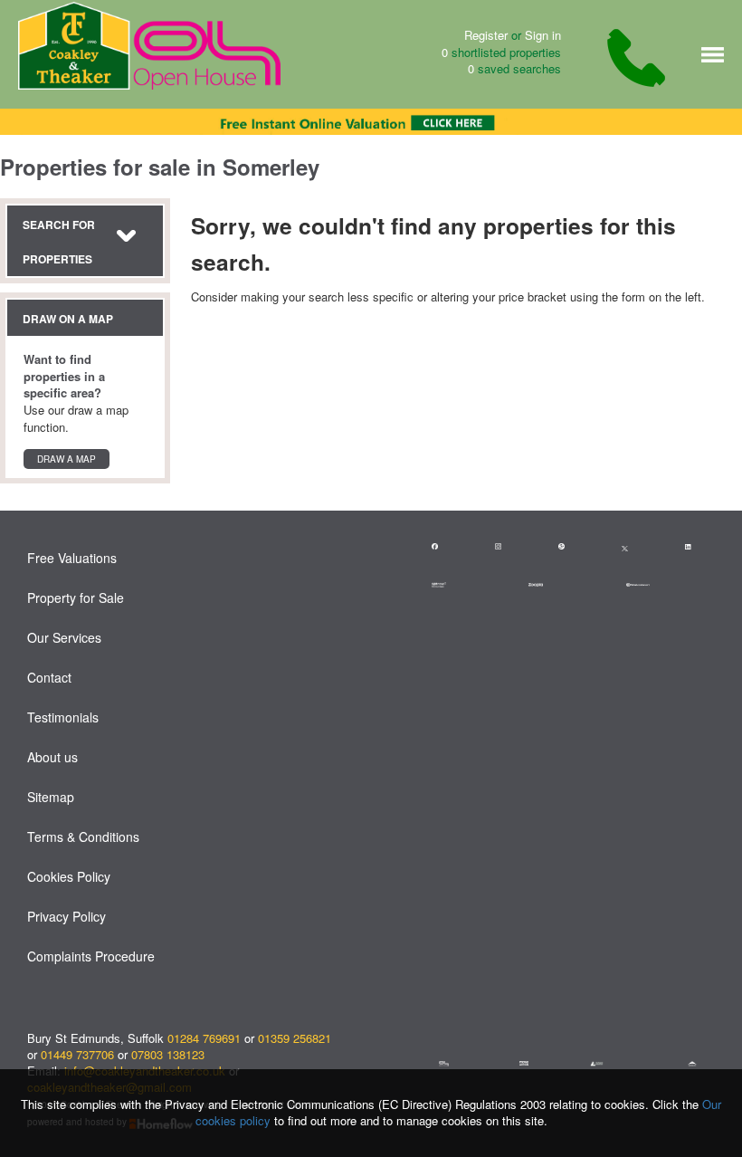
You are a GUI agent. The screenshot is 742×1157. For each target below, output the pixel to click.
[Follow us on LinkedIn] (698, 547)
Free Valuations (72, 558)
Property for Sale (75, 597)
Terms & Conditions (83, 836)
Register (486, 34)
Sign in (543, 34)
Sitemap (50, 797)
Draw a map (66, 459)
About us (52, 757)
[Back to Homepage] (712, 53)
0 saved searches (514, 69)
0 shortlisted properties (501, 52)
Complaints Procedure (91, 956)
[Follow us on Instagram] (508, 547)
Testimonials (63, 717)
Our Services (64, 637)
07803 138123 (168, 1054)
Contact (49, 677)
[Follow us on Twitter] (625, 546)
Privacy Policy (66, 916)
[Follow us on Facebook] (445, 547)
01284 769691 (204, 1038)
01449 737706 (77, 1054)
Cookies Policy (68, 876)
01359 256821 (294, 1038)
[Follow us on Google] (571, 547)
